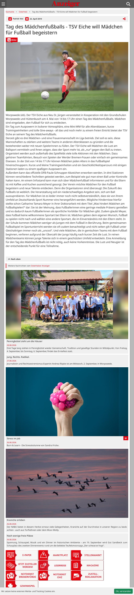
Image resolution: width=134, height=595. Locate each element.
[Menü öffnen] (3, 4)
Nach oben (15, 259)
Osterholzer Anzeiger (40, 265)
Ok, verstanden (123, 591)
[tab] (12, 39)
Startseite (10, 11)
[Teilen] (124, 19)
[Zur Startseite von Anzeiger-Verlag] (66, 4)
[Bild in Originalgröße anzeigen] (67, 76)
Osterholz (23, 11)
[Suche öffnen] (129, 4)
